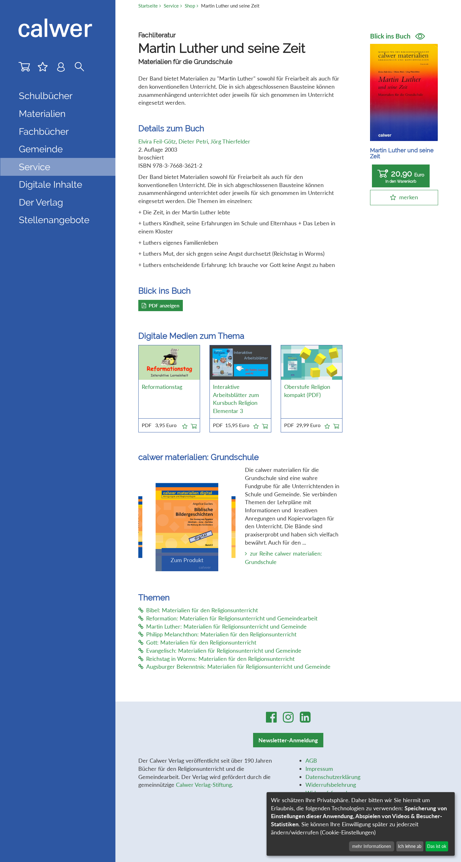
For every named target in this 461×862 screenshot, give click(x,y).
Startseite (148, 5)
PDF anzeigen (164, 305)
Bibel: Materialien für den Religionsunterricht (202, 610)
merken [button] (408, 197)
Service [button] (34, 166)
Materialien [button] (42, 113)
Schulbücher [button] (45, 95)
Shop (190, 5)
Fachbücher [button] (44, 131)
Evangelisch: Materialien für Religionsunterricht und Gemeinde (223, 650)
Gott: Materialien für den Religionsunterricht (201, 642)
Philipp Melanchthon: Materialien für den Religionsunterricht (221, 634)
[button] (185, 425)
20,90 (404, 176)
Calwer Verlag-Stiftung (204, 784)
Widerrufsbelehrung (330, 784)
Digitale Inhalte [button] (50, 184)
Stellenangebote (54, 219)
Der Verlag (41, 202)
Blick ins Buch (391, 36)
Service (171, 5)
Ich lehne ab (409, 846)
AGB (311, 760)
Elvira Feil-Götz (157, 141)
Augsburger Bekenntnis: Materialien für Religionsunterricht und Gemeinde (238, 666)
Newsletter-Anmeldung (288, 740)
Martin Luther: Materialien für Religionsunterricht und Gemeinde (226, 626)
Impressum (319, 768)
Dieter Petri (193, 141)
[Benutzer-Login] (61, 68)
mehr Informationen (371, 846)
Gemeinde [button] (41, 149)
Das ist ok (436, 846)
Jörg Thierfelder (230, 141)
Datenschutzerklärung (332, 776)
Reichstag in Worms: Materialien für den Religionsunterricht (220, 658)
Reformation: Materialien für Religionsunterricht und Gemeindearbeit (231, 618)
